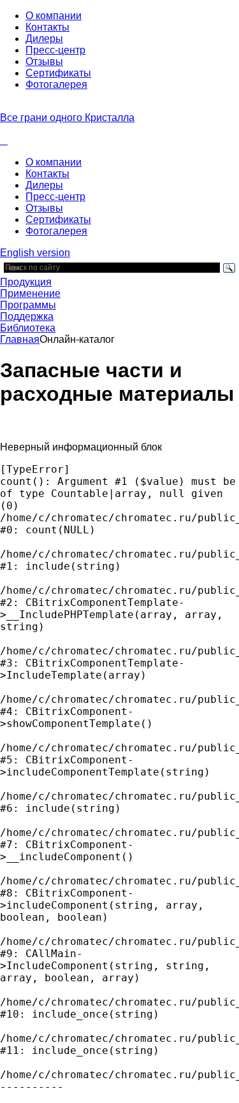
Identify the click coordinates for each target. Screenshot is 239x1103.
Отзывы (44, 61)
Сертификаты (58, 73)
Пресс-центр (55, 50)
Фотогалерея (56, 84)
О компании (53, 15)
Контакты (47, 27)
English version (35, 252)
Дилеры (44, 38)
